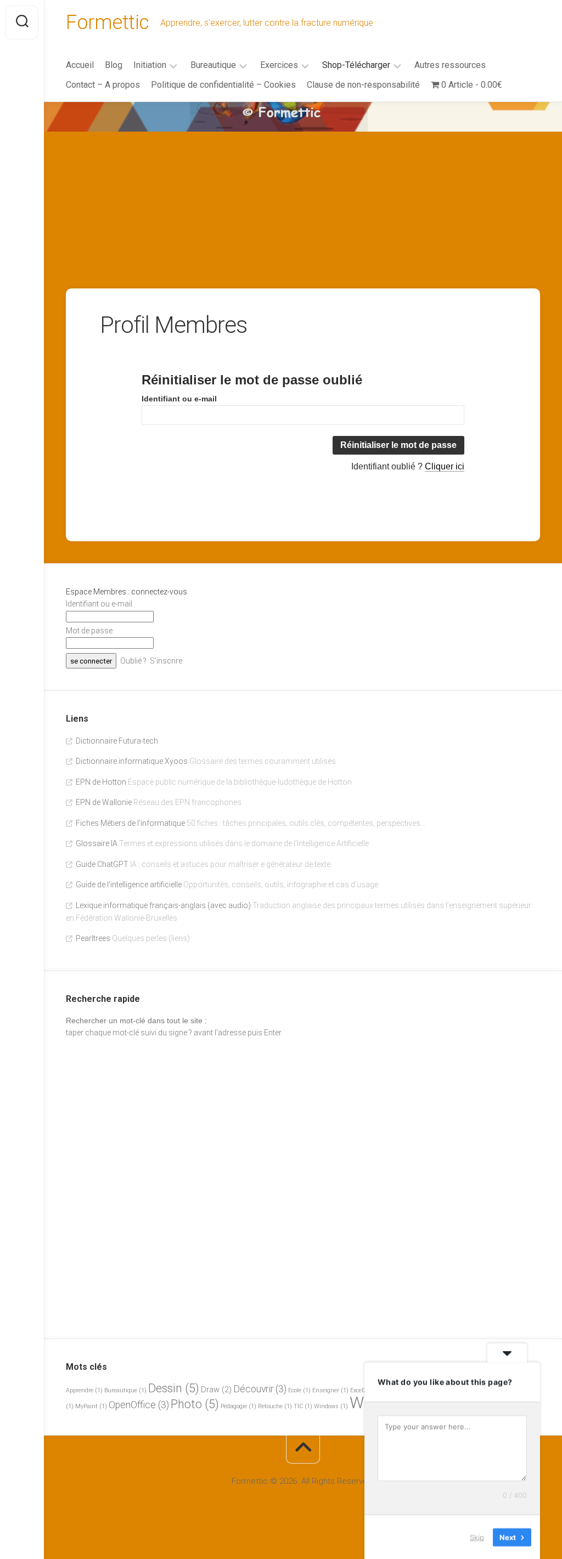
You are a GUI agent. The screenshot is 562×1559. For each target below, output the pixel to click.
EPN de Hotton (101, 782)
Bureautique (213, 65)
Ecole (299, 1390)
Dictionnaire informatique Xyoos (132, 761)
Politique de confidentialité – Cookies (223, 85)
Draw (216, 1389)
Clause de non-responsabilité (363, 85)
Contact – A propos (103, 85)
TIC (303, 1406)
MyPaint (91, 1406)
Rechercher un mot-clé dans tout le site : (136, 1020)
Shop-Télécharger (356, 65)
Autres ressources (450, 65)
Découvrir (259, 1389)
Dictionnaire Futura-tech (117, 740)
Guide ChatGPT (102, 864)
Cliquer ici (444, 466)
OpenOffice (139, 1404)
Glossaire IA (96, 843)
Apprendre (84, 1390)
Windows (331, 1406)
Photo (195, 1404)
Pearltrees (93, 938)
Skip (477, 1536)
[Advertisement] (303, 184)
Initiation (149, 65)
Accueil (80, 65)
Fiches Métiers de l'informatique (130, 823)
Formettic (107, 22)
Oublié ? (133, 660)
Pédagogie (238, 1406)
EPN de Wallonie (104, 802)
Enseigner (330, 1390)
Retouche (275, 1406)
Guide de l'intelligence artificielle (129, 884)
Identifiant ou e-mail (179, 398)
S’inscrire (166, 660)
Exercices (279, 65)
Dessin (173, 1388)
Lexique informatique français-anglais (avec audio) (163, 905)
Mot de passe (89, 630)
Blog (113, 65)
